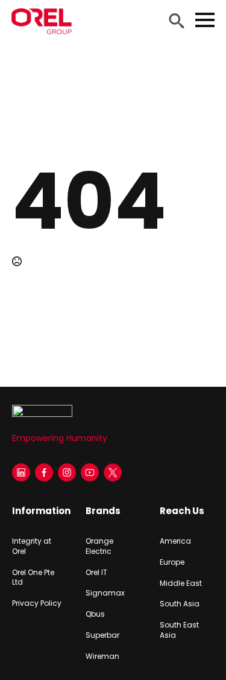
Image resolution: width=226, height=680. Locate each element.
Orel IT (96, 572)
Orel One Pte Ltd (33, 578)
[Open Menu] (205, 20)
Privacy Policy (36, 603)
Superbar (102, 635)
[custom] (113, 472)
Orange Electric (99, 546)
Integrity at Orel (31, 546)
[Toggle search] (176, 20)
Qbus (95, 614)
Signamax (105, 593)
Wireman (102, 656)
